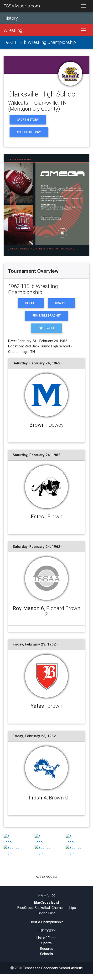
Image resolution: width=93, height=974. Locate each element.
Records (46, 948)
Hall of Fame (46, 938)
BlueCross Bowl (46, 902)
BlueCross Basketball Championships (46, 908)
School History (29, 132)
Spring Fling (47, 913)
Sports (46, 943)
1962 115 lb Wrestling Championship (40, 42)
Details (30, 303)
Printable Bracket (46, 315)
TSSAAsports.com (22, 6)
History (11, 18)
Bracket (61, 303)
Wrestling (13, 30)
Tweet (49, 328)
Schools (46, 954)
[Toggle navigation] (83, 6)
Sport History (28, 119)
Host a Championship (46, 922)
